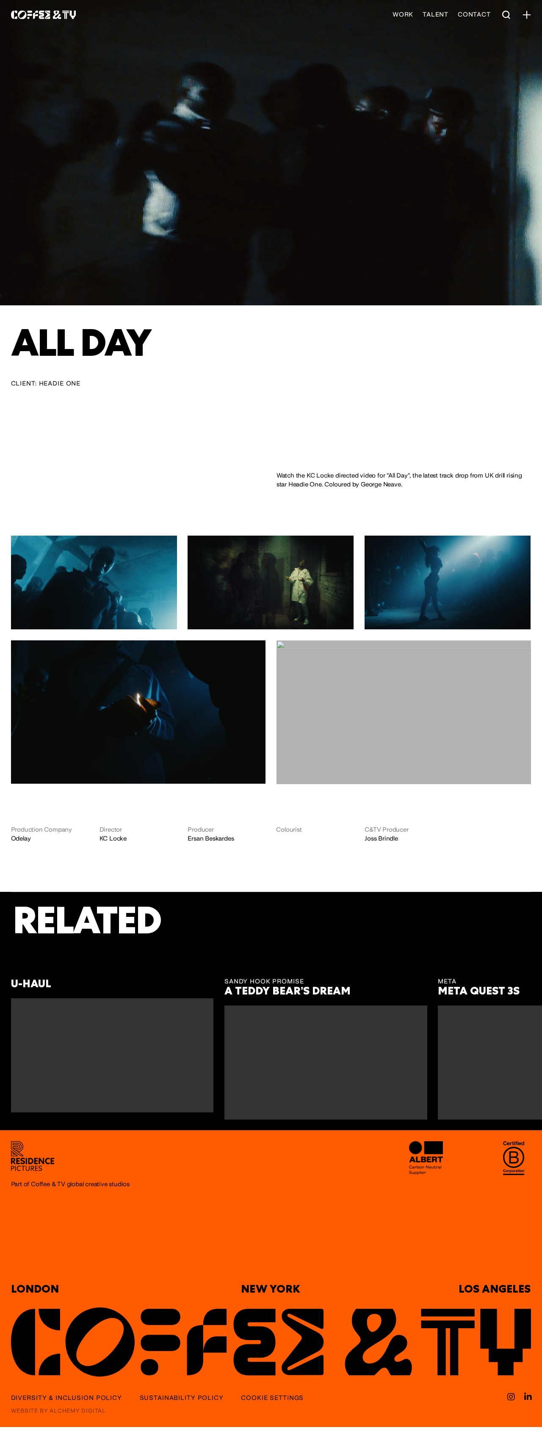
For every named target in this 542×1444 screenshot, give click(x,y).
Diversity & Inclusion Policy (66, 1398)
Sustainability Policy (182, 1398)
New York (270, 1289)
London (35, 1289)
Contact (474, 14)
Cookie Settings (272, 1398)
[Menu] (527, 15)
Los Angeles (495, 1289)
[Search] (506, 15)
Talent (435, 14)
